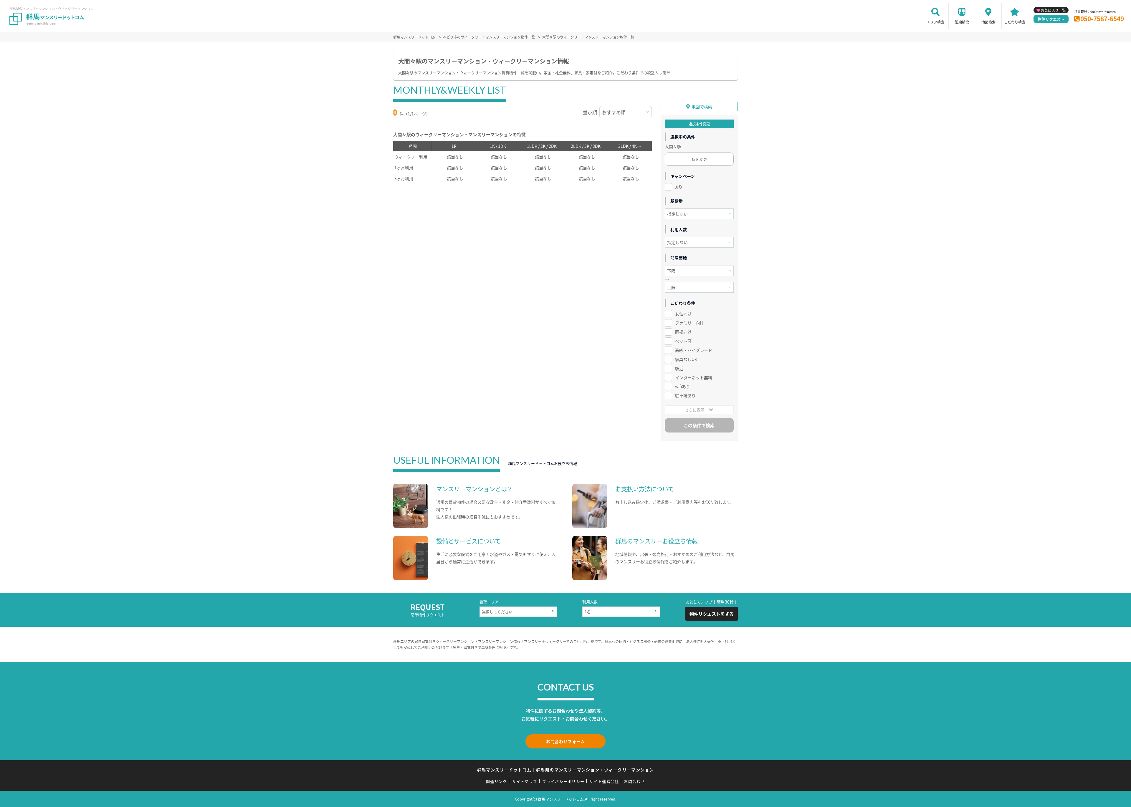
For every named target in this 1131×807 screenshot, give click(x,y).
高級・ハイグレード (693, 350)
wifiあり (682, 386)
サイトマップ (525, 781)
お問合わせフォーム (565, 741)
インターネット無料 (693, 377)
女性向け (683, 313)
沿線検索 (962, 21)
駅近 (679, 368)
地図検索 (988, 21)
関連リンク (496, 781)
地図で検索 (702, 107)
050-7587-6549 (1102, 18)
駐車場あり (685, 395)
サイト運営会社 (604, 781)
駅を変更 (699, 159)
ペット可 (683, 341)
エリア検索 (935, 21)
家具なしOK (686, 359)
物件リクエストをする (711, 614)
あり (678, 187)
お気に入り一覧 (1053, 10)
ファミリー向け (689, 323)
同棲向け (683, 332)
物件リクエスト (1051, 19)
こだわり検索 (1014, 21)
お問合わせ (634, 781)
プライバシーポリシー (563, 781)
